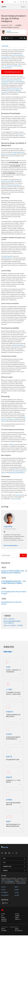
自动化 (8, 667)
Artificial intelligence (7, 27)
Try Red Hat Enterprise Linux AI (12, 72)
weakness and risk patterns (13, 88)
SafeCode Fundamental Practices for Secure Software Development (13, 81)
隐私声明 (3, 928)
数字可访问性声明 (18, 930)
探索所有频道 (8, 652)
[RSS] (25, 38)
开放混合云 (10, 712)
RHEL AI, (12, 444)
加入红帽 (17, 895)
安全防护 (9, 734)
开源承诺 (17, 889)
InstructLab (19, 495)
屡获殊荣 (20, 883)
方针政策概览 (4, 930)
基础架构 (9, 777)
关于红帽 (3, 913)
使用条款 (17, 928)
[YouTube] (6, 853)
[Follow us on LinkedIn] (4, 532)
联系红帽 (3, 917)
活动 (2, 915)
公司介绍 (3, 887)
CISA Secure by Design (7, 80)
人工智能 (9, 689)
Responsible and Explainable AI (16, 472)
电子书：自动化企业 (9, 619)
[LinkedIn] (2, 853)
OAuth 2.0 (21, 134)
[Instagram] (16, 853)
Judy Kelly (8, 31)
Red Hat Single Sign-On (18, 345)
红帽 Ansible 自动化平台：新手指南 (13, 625)
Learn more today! (16, 498)
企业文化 (3, 889)
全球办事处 (17, 915)
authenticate (7, 258)
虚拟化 (8, 821)
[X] (13, 853)
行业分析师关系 (5, 895)
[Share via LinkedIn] (8, 38)
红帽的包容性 (4, 919)
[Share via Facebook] (6, 38)
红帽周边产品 (17, 919)
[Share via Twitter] (10, 38)
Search (23, 555)
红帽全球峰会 (4, 921)
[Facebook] (9, 853)
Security (16, 27)
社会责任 (17, 892)
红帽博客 (3, 7)
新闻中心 (17, 887)
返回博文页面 (5, 46)
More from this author (10, 545)
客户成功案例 (4, 892)
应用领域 (9, 800)
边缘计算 (9, 757)
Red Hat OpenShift (7, 256)
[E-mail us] (12, 38)
